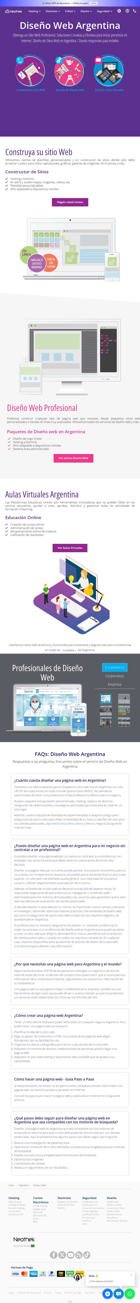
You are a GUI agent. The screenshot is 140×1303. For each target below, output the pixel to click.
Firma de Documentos (93, 1208)
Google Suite (39, 1209)
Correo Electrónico (40, 1200)
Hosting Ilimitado (17, 1204)
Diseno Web (39, 1185)
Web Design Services (117, 1220)
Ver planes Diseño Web (73, 458)
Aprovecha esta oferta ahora (64, 823)
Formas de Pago (72, 1292)
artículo (19, 1100)
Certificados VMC (90, 1214)
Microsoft (38, 1212)
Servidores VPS (16, 1214)
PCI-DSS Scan (88, 1217)
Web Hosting (15, 1201)
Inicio (11, 1185)
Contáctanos (23, 946)
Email (35, 1218)
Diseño (111, 1198)
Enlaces (48, 1292)
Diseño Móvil (113, 1211)
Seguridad (89, 1198)
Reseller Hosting (17, 1208)
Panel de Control (66, 1204)
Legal (11, 1292)
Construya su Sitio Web (31, 89)
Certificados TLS (90, 1204)
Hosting (14, 1198)
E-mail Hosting (40, 1205)
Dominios (64, 1198)
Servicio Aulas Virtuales (109, 89)
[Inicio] (13, 11)
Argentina (24, 1185)
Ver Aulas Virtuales (70, 547)
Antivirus (86, 1220)
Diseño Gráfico (114, 1204)
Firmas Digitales (90, 1211)
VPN (84, 1223)
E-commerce (15, 1211)
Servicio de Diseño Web (70, 89)
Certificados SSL (90, 1201)
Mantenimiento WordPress (114, 1216)
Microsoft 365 (40, 1215)
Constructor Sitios (116, 1208)
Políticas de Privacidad (29, 1292)
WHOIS (61, 1208)
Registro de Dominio (68, 1201)
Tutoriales (90, 1292)
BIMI (35, 1221)
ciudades (68, 650)
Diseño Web (113, 1201)
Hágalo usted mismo (70, 202)
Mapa (58, 1292)
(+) (70, 1301)
